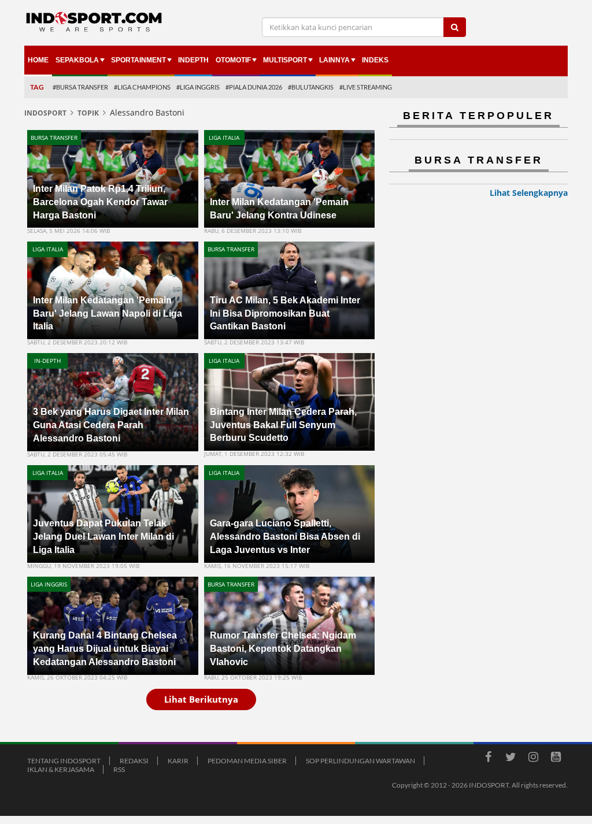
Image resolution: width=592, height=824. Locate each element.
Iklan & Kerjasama (60, 769)
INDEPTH (193, 60)
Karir (178, 760)
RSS (119, 769)
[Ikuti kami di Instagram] (533, 758)
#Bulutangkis (311, 87)
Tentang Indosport (64, 760)
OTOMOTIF (233, 60)
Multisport (285, 60)
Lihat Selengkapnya (529, 192)
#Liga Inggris (198, 87)
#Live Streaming (365, 87)
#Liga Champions (142, 87)
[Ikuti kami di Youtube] (555, 758)
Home (38, 60)
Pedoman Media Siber (247, 760)
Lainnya (334, 60)
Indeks (375, 60)
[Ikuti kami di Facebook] (488, 758)
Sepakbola (77, 60)
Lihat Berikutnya (201, 699)
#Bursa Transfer (80, 87)
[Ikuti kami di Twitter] (510, 758)
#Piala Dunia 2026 (253, 87)
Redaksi (134, 760)
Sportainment (138, 60)
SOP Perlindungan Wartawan (360, 760)
